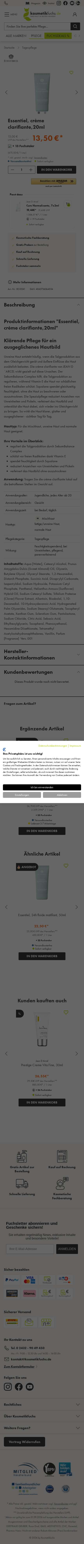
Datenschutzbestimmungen (52, 745)
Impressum (75, 745)
